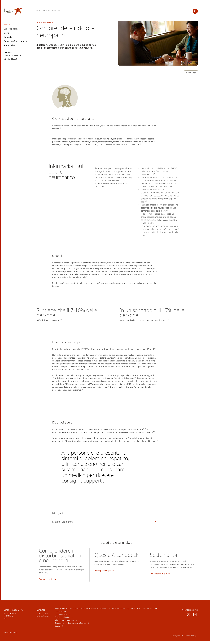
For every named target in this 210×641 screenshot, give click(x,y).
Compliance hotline (62, 617)
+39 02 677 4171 (42, 614)
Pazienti (7, 24)
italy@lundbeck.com (43, 616)
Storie (6, 33)
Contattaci (8, 53)
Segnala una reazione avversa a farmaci (70, 623)
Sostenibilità (9, 45)
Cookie (57, 626)
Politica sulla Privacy (10, 633)
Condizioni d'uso (61, 614)
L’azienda (8, 37)
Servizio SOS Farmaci (12, 56)
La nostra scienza (12, 28)
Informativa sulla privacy (64, 620)
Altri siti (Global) (10, 59)
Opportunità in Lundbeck (15, 41)
